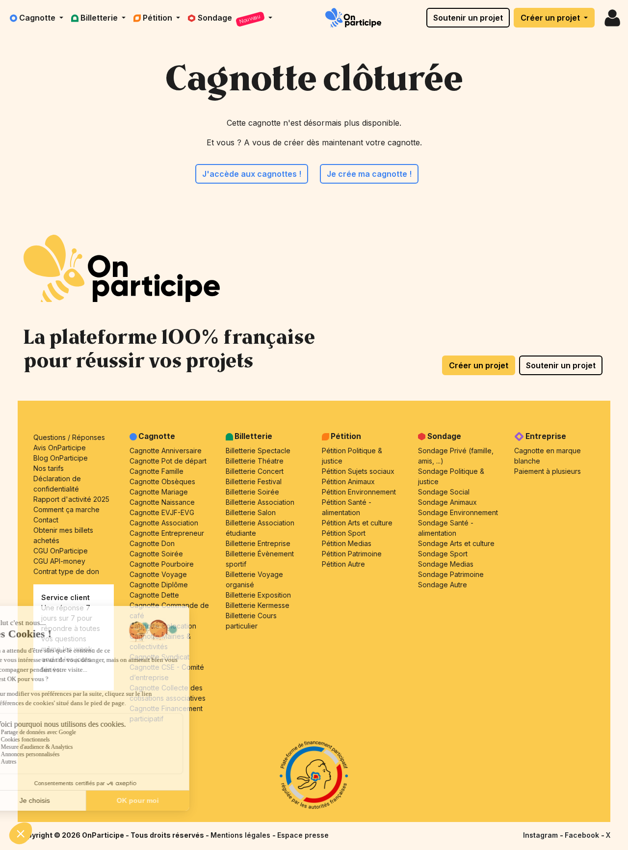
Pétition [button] (158, 18)
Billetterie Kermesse (257, 605)
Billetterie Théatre (255, 461)
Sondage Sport (443, 553)
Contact (45, 520)
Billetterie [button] (100, 18)
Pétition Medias (346, 543)
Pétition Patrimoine (352, 553)
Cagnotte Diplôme (159, 584)
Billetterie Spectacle (258, 450)
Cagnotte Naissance (162, 502)
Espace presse (303, 835)
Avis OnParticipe (59, 447)
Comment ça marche (66, 509)
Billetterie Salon (251, 512)
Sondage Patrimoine (451, 574)
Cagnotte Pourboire (162, 564)
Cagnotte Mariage (159, 492)
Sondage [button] (230, 19)
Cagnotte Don (152, 543)
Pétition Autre (343, 564)
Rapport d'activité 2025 (71, 499)
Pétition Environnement (359, 492)
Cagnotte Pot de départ (168, 461)
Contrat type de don (66, 571)
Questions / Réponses (69, 437)
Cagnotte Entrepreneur (167, 533)
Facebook (583, 835)
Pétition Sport (344, 533)
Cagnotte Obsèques (162, 481)
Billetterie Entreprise (258, 543)
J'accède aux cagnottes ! (251, 174)
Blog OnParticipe (60, 458)
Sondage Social (444, 492)
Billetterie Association (260, 502)
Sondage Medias (445, 564)
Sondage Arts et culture (456, 543)
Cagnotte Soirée (156, 553)
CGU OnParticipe (60, 551)
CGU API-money (59, 561)
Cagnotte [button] (38, 18)
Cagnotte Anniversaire (166, 450)
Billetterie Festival (254, 481)
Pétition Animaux (348, 481)
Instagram (541, 835)
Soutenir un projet (468, 18)
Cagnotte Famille (156, 471)
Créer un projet (551, 18)
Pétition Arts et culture (357, 523)
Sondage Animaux (447, 502)
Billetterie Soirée (252, 492)
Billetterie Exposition (258, 595)
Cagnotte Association (164, 523)
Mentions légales (241, 835)
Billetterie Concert (255, 471)
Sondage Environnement (458, 512)
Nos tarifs (48, 468)
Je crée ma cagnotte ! (369, 174)
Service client (65, 597)
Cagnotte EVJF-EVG (162, 512)
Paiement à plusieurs (547, 471)
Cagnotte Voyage (158, 574)
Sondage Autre (442, 584)
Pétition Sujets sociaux (358, 471)
